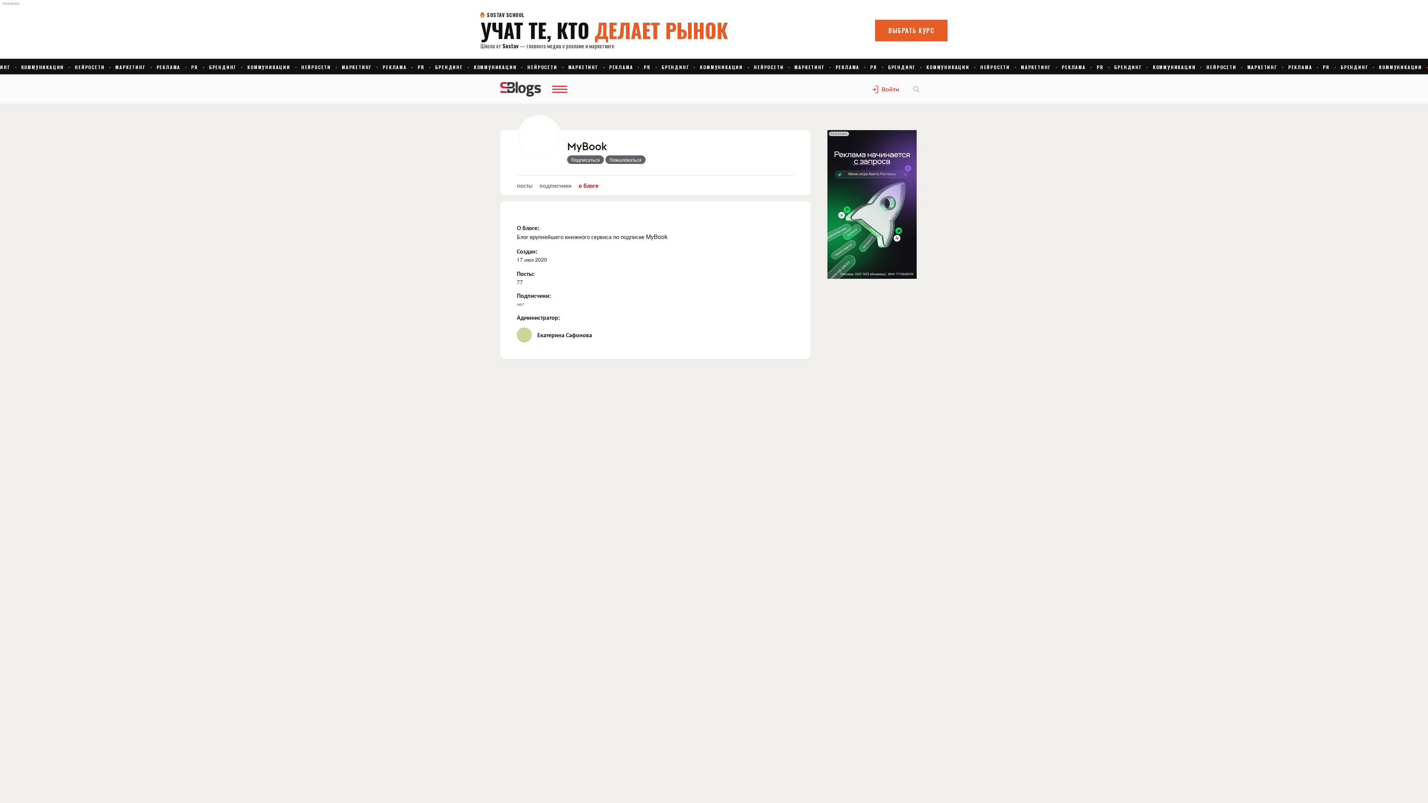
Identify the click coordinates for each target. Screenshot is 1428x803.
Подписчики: (534, 295)
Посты (525, 185)
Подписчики (556, 185)
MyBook (587, 146)
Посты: (526, 273)
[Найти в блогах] (916, 89)
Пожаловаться (625, 159)
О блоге (588, 185)
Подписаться (585, 159)
